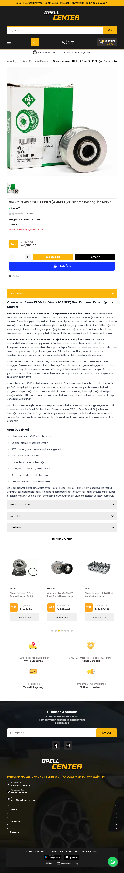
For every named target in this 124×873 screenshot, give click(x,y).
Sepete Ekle (53, 257)
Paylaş (16, 276)
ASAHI (88, 588)
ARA (109, 30)
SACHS (13, 588)
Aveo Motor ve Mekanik (36, 61)
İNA (18, 224)
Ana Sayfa (13, 61)
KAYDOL (106, 732)
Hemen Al (95, 257)
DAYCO (51, 588)
